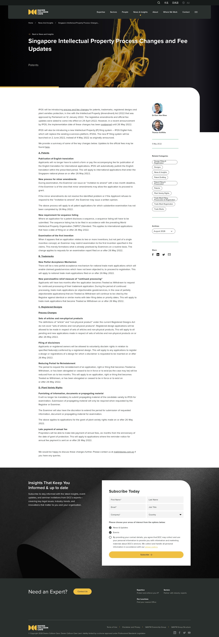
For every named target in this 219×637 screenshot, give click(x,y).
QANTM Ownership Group (155, 627)
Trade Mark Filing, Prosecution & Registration (164, 199)
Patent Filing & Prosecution (160, 183)
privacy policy (151, 546)
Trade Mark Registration (163, 204)
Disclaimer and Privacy (131, 627)
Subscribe (144, 554)
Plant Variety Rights (161, 193)
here (47, 147)
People (125, 12)
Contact (186, 12)
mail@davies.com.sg (124, 451)
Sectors (113, 12)
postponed (106, 124)
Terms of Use (112, 627)
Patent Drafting (160, 177)
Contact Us (82, 591)
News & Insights (140, 12)
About (155, 12)
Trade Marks (159, 209)
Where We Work (170, 12)
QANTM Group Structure (181, 627)
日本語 (175, 2)
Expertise (101, 12)
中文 (166, 2)
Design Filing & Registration (160, 162)
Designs (157, 167)
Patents (157, 188)
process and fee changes (76, 109)
